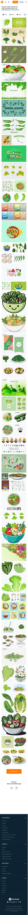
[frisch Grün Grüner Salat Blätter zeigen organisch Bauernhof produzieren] (14, 584)
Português (4, 885)
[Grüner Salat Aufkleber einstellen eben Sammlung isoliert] (21, 403)
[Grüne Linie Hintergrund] (19, 23)
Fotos (20, 14)
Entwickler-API (5, 832)
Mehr (3, 892)
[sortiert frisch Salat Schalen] (14, 751)
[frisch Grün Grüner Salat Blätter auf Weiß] (21, 627)
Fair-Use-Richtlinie (14, 911)
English (3, 881)
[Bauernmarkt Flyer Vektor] (7, 140)
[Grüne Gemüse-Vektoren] (14, 36)
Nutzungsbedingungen (9, 910)
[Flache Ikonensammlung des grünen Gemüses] (6, 286)
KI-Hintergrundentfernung (8, 837)
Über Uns (4, 871)
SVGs (5, 14)
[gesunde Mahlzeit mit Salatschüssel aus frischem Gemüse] (14, 72)
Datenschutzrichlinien (19, 910)
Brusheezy (4, 821)
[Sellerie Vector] (14, 656)
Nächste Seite (14, 771)
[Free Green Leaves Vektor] (14, 108)
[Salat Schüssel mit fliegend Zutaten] (5, 485)
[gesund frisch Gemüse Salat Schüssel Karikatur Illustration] (14, 532)
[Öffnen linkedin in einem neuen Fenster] (11, 902)
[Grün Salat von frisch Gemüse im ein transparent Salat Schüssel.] (20, 674)
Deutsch (4, 888)
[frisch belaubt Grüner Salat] (8, 674)
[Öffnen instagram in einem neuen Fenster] (9, 902)
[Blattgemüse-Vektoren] (19, 248)
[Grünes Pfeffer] (19, 258)
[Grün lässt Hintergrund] (14, 90)
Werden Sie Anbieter (6, 873)
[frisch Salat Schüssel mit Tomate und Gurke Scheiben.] (19, 568)
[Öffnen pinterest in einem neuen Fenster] (14, 902)
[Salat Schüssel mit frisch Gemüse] (8, 742)
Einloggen (21, 2)
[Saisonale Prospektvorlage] (14, 211)
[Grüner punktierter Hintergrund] (19, 140)
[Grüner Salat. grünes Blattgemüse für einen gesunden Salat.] (7, 23)
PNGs (13, 14)
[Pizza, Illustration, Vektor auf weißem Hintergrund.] (14, 231)
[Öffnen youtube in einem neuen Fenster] (20, 902)
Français (4, 890)
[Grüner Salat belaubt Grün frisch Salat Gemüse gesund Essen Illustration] (6, 597)
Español (4, 883)
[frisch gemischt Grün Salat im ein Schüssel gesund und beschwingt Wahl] (5, 476)
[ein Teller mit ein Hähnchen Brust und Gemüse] (6, 760)
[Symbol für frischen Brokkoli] (6, 359)
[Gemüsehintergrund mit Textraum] (14, 552)
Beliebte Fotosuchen (6, 856)
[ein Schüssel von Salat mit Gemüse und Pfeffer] (7, 248)
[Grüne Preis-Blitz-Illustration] (14, 153)
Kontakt (3, 868)
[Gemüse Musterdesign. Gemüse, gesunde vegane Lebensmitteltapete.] (7, 258)
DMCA (3, 849)
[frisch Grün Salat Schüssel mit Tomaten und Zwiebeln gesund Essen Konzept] (14, 323)
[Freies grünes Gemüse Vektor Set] (14, 54)
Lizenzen (4, 847)
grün (25, 14)
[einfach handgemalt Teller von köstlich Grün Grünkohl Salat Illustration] (18, 359)
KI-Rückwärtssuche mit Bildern (9, 834)
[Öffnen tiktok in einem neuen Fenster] (16, 902)
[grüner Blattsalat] (7, 568)
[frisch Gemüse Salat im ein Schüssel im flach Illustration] (14, 724)
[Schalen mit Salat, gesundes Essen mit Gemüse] (14, 440)
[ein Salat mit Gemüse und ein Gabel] (8, 640)
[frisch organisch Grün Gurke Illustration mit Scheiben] (20, 417)
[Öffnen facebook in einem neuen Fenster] (7, 902)
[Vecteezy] (2, 2)
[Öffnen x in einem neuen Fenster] (18, 902)
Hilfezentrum (5, 866)
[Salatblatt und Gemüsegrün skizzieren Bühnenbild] (8, 186)
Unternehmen (5, 828)
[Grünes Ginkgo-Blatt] (14, 171)
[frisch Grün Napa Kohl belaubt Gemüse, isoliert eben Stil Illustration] (20, 703)
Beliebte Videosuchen (7, 858)
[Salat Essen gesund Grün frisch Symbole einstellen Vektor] (14, 449)
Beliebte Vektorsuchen (7, 854)
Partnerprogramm (6, 851)
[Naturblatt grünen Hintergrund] (14, 387)
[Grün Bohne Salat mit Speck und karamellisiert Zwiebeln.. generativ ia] (7, 198)
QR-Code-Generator (6, 839)
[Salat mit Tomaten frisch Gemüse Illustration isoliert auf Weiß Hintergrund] (20, 742)
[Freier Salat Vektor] (14, 272)
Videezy (3, 825)
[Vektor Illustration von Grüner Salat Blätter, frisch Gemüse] (19, 198)
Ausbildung (4, 830)
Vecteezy (4, 823)
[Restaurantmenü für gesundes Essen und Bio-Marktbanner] (14, 344)
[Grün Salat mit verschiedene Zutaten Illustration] (17, 476)
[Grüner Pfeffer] (14, 125)
